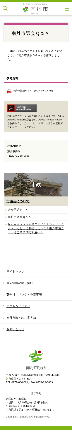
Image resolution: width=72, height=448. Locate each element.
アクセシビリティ (18, 306)
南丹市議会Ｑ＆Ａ (19, 216)
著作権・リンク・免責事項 (24, 294)
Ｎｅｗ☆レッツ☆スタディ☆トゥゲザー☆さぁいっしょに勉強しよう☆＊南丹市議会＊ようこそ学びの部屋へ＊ (36, 228)
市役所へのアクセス (20, 378)
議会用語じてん (18, 209)
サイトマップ (15, 271)
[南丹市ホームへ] (36, 8)
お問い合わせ (15, 329)
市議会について (18, 201)
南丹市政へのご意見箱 (21, 317)
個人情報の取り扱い (19, 283)
